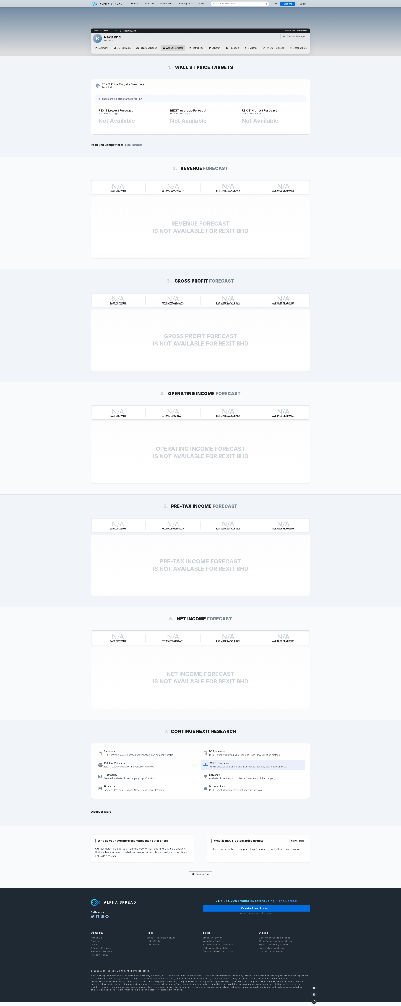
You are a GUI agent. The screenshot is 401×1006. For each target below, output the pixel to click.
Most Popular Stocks (271, 951)
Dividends (252, 48)
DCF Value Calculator (216, 948)
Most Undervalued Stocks (274, 937)
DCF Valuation (124, 48)
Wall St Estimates (174, 48)
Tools (147, 4)
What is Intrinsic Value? (161, 937)
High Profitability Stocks (274, 944)
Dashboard (133, 4)
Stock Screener (212, 937)
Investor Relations (275, 48)
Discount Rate (300, 48)
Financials (234, 48)
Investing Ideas (186, 4)
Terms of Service (101, 951)
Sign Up (288, 3)
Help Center (154, 941)
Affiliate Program (101, 948)
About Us (96, 937)
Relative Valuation (148, 48)
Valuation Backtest (214, 941)
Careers (96, 941)
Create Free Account (256, 908)
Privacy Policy (100, 955)
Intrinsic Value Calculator (218, 944)
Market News (166, 4)
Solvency (216, 48)
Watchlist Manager (295, 36)
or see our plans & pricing (256, 913)
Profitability (197, 48)
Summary (103, 48)
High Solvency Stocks (272, 948)
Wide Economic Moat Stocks (276, 941)
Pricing (202, 4)
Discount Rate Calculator (218, 951)
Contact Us (153, 944)
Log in (303, 3)
